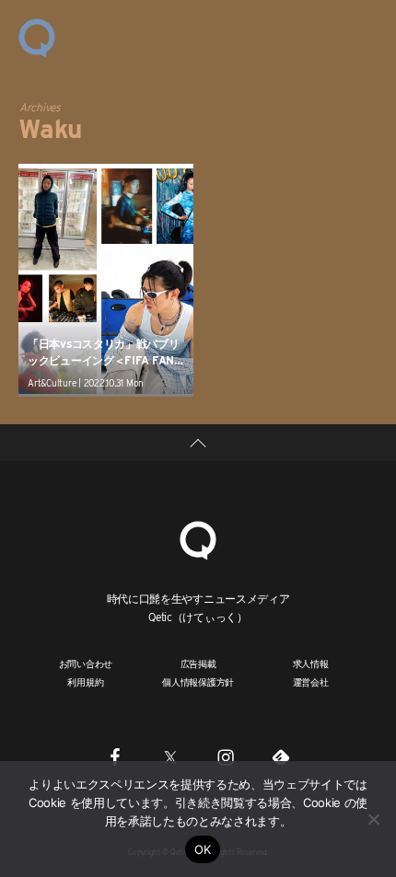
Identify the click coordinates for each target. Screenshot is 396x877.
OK (203, 849)
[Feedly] (281, 756)
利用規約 (85, 681)
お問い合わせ (86, 663)
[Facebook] (115, 756)
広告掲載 (198, 663)
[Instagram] (225, 756)
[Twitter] (170, 756)
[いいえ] (373, 819)
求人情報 (311, 663)
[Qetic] (37, 37)
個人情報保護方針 (198, 681)
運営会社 (311, 681)
